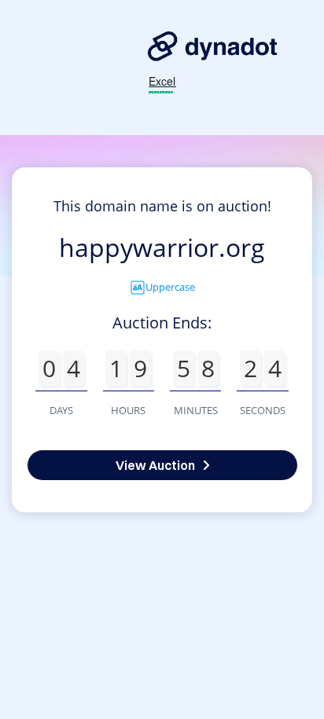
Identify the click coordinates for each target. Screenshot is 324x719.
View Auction (155, 465)
